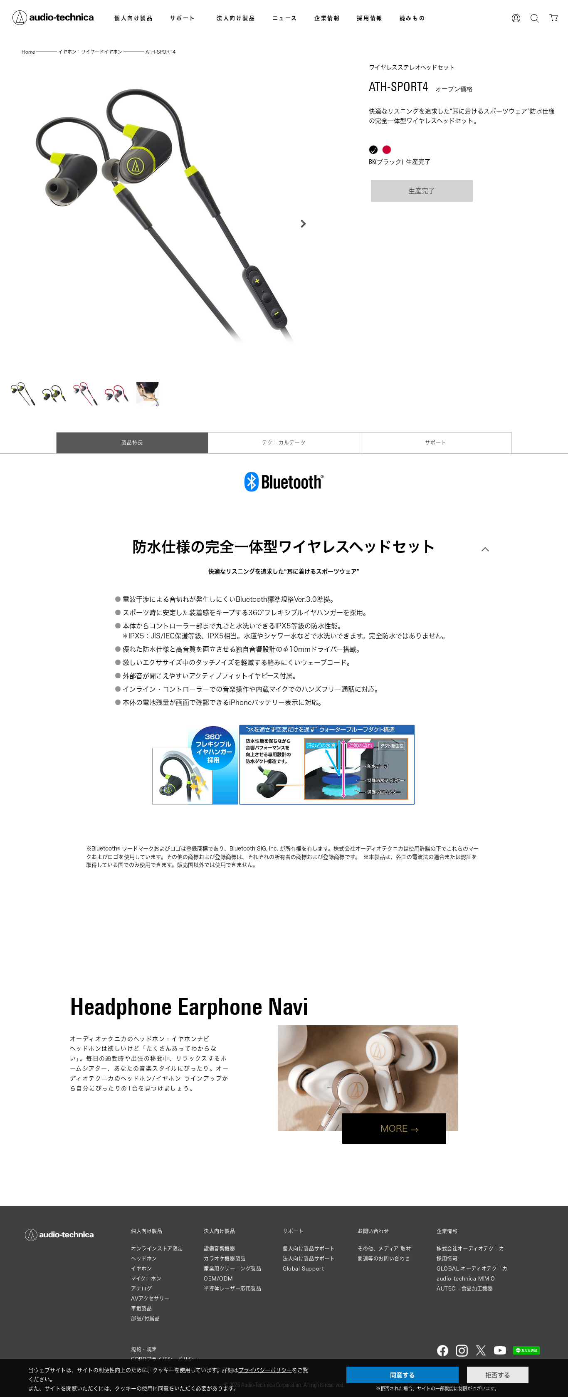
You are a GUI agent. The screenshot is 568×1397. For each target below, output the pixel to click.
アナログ (141, 1289)
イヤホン (141, 1269)
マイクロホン (146, 1279)
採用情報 (370, 18)
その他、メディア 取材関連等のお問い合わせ (384, 1254)
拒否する (497, 1375)
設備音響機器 (219, 1249)
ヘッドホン (144, 1259)
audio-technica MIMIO (466, 1279)
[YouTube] (500, 1355)
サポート (183, 18)
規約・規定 (144, 1349)
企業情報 (327, 18)
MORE (394, 1128)
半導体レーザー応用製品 (233, 1289)
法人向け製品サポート (309, 1259)
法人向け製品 (236, 18)
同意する (402, 1375)
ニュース (285, 18)
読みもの (412, 18)
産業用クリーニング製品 (233, 1269)
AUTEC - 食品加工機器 (465, 1289)
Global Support (303, 1269)
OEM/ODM (218, 1279)
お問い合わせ (373, 1231)
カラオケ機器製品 (225, 1259)
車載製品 (141, 1309)
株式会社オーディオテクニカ (470, 1249)
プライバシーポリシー (265, 1370)
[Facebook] (443, 1355)
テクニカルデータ (284, 443)
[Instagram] (462, 1355)
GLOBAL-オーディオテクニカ (472, 1269)
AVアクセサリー (150, 1299)
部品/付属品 (145, 1318)
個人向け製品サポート (309, 1249)
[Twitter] (481, 1355)
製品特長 (132, 443)
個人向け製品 (133, 18)
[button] (301, 223)
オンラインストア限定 (157, 1249)
